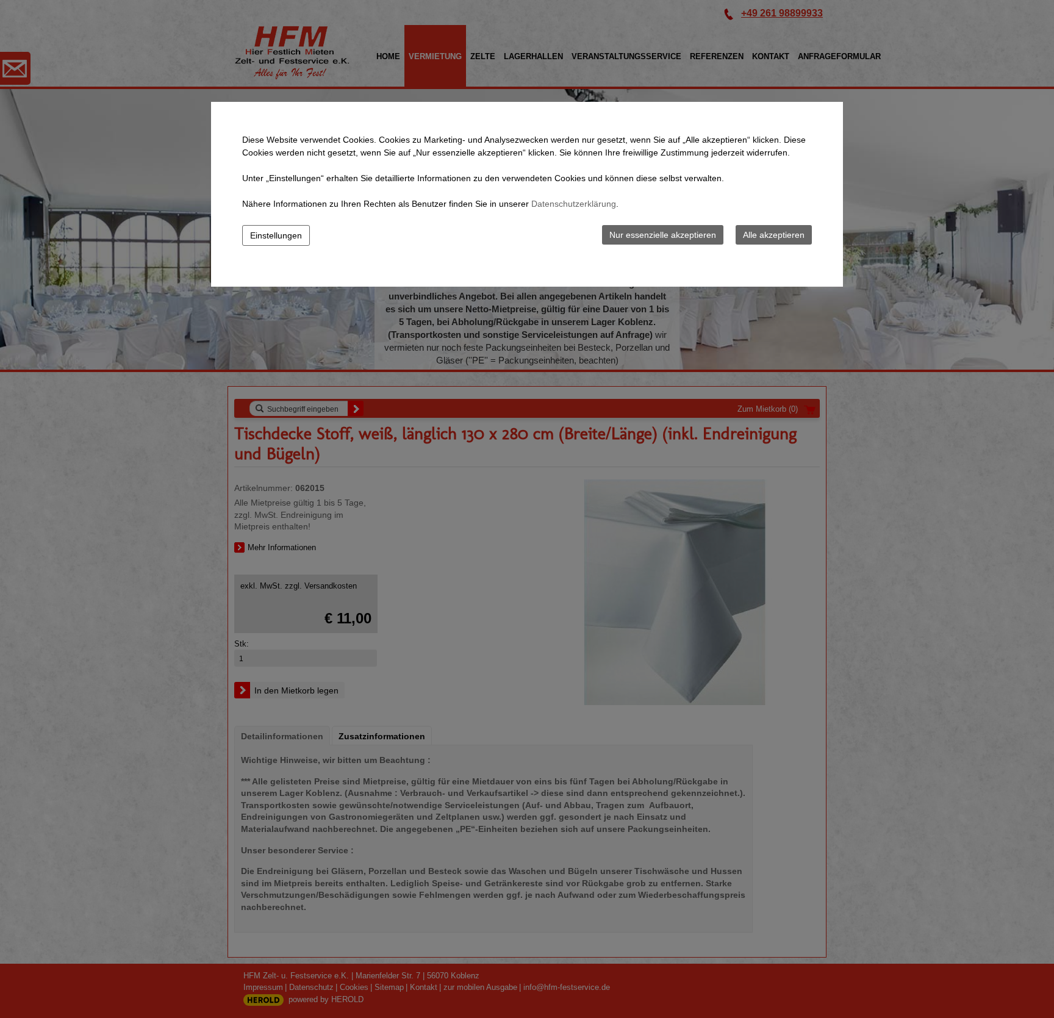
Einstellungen (276, 235)
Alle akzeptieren (774, 235)
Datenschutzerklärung (573, 204)
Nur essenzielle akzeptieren (662, 235)
